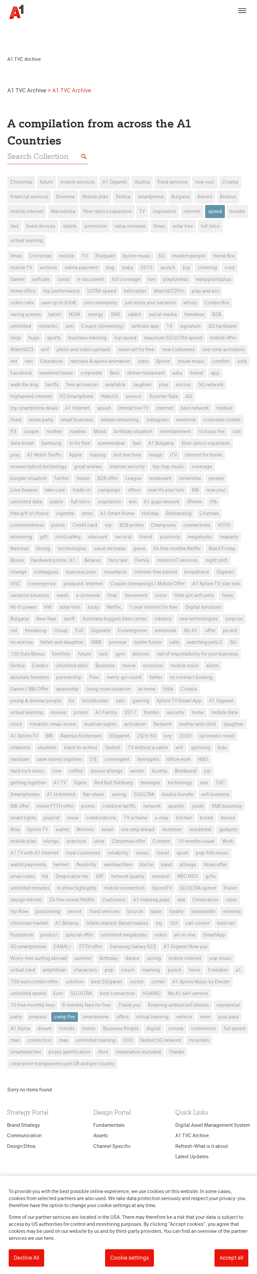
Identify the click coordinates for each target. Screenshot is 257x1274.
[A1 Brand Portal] (14, 12)
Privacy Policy (66, 531)
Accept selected (176, 760)
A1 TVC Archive (27, 90)
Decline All (26, 1258)
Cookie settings (129, 1258)
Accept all (231, 1258)
